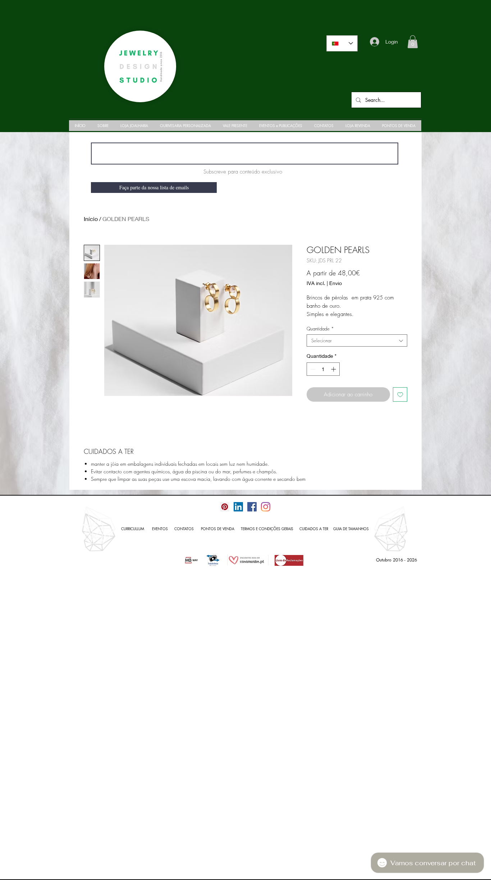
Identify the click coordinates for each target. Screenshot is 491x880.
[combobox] (357, 340)
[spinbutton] (323, 369)
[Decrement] (312, 369)
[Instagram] (265, 506)
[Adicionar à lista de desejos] (400, 394)
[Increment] (334, 369)
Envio (335, 283)
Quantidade (320, 328)
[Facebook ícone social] (252, 506)
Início (91, 218)
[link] (412, 41)
